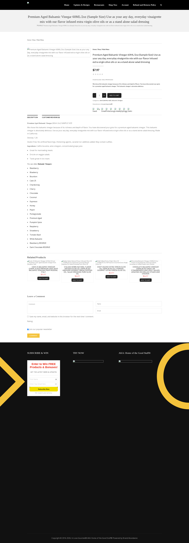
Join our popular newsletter (40, 329)
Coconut (33, 197)
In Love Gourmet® (106, 104)
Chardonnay (35, 185)
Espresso (33, 201)
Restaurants (99, 5)
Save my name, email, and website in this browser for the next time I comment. (62, 316)
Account (125, 5)
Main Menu (40, 40)
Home (66, 5)
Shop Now (113, 5)
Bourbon (33, 176)
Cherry (32, 189)
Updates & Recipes (82, 5)
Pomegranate (35, 214)
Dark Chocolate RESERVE (40, 247)
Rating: (30, 321)
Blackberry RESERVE (38, 243)
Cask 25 (33, 180)
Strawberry (34, 230)
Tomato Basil (35, 235)
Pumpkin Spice (36, 222)
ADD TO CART (43, 278)
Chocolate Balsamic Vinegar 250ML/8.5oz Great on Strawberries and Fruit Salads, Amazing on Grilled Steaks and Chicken (145, 270)
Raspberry (34, 226)
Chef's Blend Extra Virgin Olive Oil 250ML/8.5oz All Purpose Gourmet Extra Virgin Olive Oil (111, 269)
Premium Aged (36, 218)
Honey (32, 205)
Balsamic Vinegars (117, 100)
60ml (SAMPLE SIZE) (105, 100)
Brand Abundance (130, 538)
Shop (34, 40)
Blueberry (34, 172)
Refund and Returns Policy (144, 5)
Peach (32, 210)
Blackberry (34, 168)
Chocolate (34, 193)
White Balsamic (36, 239)
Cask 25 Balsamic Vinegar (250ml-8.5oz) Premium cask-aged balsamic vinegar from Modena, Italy (43, 269)
